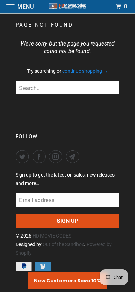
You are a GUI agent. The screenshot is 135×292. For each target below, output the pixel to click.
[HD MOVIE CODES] (67, 6)
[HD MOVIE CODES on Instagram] (57, 156)
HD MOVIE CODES (52, 236)
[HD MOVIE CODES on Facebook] (40, 156)
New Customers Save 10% (67, 280)
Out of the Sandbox (63, 244)
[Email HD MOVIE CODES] (74, 156)
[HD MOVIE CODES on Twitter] (24, 156)
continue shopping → (85, 71)
